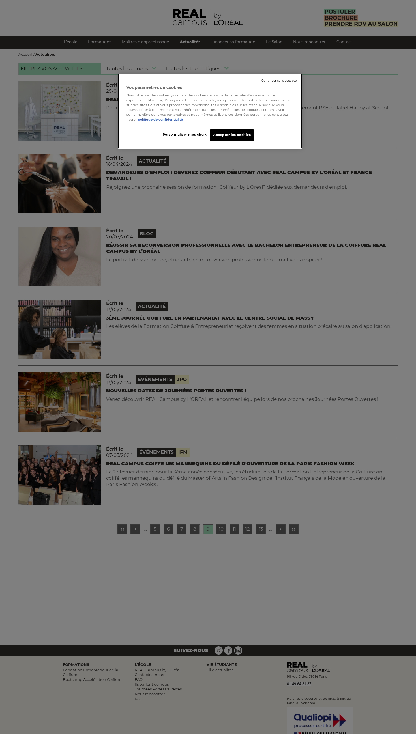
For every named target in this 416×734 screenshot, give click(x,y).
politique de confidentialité (160, 119)
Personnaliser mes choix (185, 134)
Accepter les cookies (232, 135)
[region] (210, 111)
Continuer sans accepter (279, 81)
